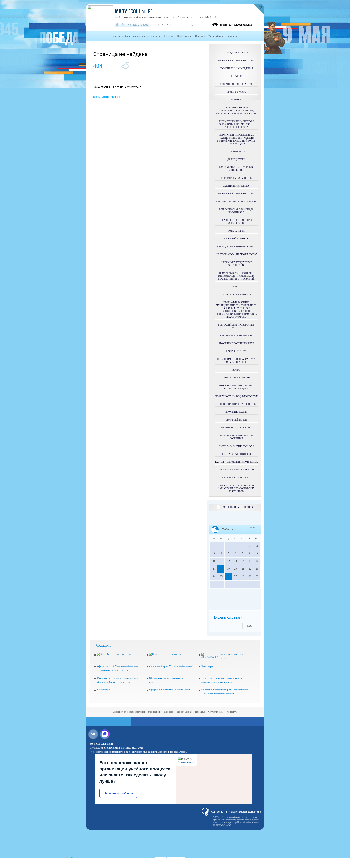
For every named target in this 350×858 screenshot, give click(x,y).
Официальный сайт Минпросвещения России (169, 689)
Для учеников (236, 151)
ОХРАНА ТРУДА (236, 231)
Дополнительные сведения (236, 68)
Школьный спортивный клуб (236, 343)
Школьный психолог (236, 238)
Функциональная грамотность (236, 404)
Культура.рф (207, 666)
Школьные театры (236, 412)
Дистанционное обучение (236, 84)
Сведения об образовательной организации (137, 36)
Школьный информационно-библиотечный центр (236, 387)
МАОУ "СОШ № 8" (134, 12)
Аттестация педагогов (236, 377)
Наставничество (236, 351)
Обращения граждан (236, 52)
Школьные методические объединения (236, 263)
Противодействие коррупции (236, 60)
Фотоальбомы (215, 36)
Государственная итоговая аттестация (236, 168)
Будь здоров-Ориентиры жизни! (236, 246)
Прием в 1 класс (236, 92)
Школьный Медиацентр (236, 477)
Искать (191, 24)
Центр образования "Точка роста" (236, 254)
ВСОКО (236, 370)
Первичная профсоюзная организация (236, 221)
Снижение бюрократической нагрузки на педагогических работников (236, 488)
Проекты (200, 36)
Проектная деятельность (236, 294)
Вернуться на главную (106, 96)
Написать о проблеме (118, 793)
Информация (184, 36)
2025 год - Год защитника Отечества (236, 462)
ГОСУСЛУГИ (124, 654)
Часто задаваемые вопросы (236, 446)
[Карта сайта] (123, 24)
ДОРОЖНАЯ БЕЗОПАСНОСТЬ (236, 178)
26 (228, 576)
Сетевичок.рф (103, 689)
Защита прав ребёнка (236, 186)
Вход (249, 625)
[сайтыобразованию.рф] (258, 9)
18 (220, 568)
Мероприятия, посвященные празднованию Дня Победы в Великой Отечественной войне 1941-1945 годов (236, 139)
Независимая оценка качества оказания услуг (236, 360)
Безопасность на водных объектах (236, 396)
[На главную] (117, 24)
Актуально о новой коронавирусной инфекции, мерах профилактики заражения (236, 110)
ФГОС (236, 286)
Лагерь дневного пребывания (236, 469)
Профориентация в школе (236, 454)
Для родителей (236, 159)
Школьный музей (236, 420)
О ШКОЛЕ (236, 99)
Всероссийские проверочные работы (236, 326)
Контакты (232, 36)
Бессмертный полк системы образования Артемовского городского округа (236, 124)
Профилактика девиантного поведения (236, 437)
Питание (236, 76)
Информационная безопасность (236, 201)
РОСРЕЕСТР (175, 654)
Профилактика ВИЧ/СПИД (236, 427)
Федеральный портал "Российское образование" (171, 666)
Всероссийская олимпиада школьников (236, 211)
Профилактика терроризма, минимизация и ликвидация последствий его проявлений (236, 276)
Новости (169, 36)
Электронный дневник (238, 507)
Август (254, 527)
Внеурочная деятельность (236, 335)
